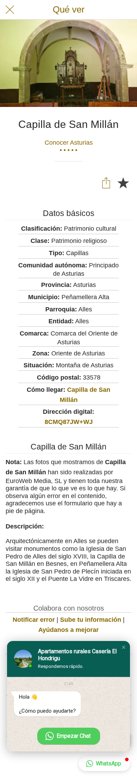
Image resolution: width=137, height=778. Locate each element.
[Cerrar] (10, 10)
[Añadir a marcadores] (123, 182)
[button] (123, 647)
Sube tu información (90, 619)
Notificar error (34, 619)
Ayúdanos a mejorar (68, 629)
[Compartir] (106, 182)
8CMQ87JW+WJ (69, 421)
